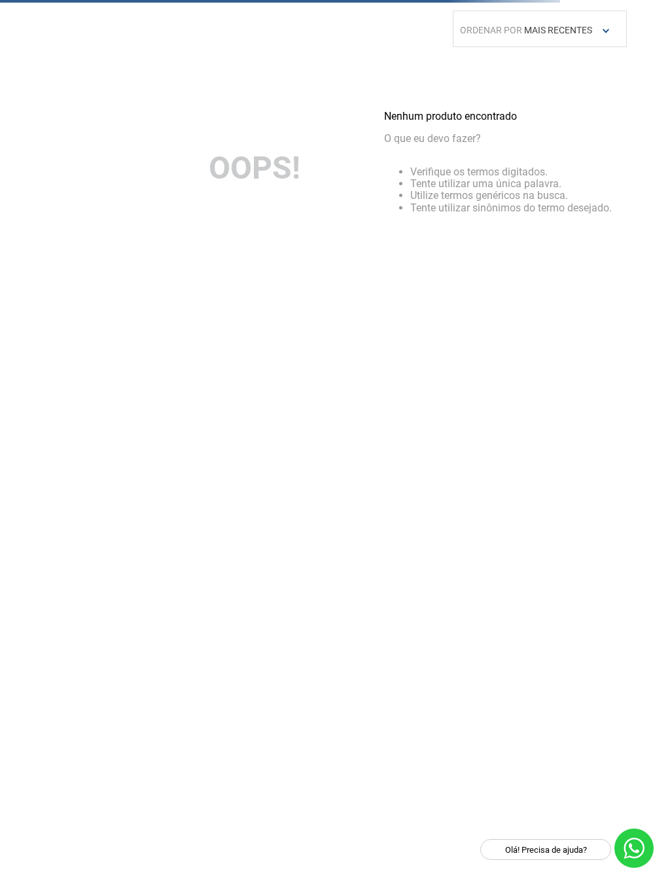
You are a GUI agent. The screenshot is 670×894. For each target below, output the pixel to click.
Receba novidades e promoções (131, 771)
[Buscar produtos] (566, 75)
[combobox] (335, 75)
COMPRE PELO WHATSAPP (570, 479)
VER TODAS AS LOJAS (255, 456)
